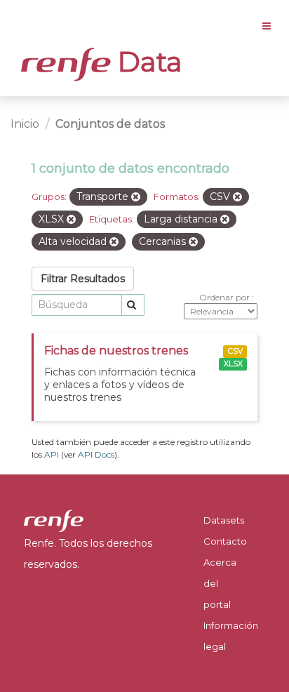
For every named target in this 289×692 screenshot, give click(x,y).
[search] (132, 305)
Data (146, 62)
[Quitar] (135, 197)
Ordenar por (225, 297)
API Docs (96, 454)
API (51, 454)
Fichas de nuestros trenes (116, 350)
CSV (235, 351)
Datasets (223, 520)
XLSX (233, 363)
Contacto (225, 541)
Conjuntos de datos (110, 124)
